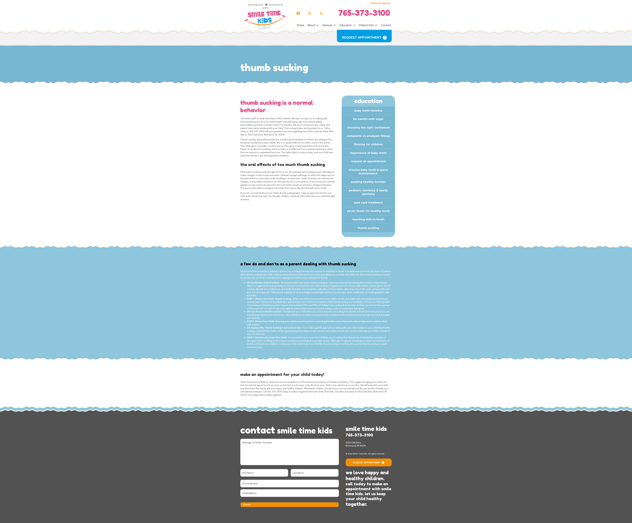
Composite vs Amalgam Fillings (368, 136)
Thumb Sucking (368, 228)
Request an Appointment (368, 161)
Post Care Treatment (368, 202)
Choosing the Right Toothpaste (368, 127)
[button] (298, 13)
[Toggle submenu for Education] (354, 25)
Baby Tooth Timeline (368, 110)
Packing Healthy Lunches (368, 181)
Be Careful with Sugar (368, 119)
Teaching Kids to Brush (368, 219)
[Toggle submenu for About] (317, 25)
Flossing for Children (368, 144)
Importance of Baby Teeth (368, 152)
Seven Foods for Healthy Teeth (368, 211)
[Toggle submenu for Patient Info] (376, 25)
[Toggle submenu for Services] (335, 25)
